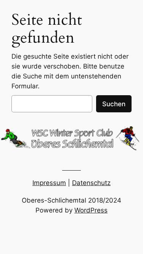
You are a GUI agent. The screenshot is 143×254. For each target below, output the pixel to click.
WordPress (91, 210)
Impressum (49, 183)
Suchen (113, 104)
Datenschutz (91, 183)
